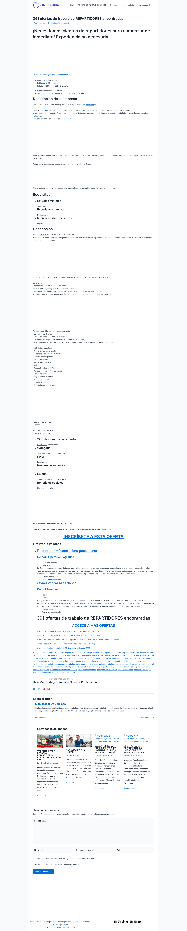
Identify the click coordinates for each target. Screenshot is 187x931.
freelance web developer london (63, 670)
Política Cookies (57, 922)
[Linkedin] (49, 688)
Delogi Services (47, 589)
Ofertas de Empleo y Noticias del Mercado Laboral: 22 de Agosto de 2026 (68, 631)
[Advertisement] (93, 57)
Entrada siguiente (145, 717)
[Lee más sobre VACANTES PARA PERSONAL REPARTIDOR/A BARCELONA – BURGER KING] (50, 741)
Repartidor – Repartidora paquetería (67, 551)
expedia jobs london (67, 672)
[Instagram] (119, 921)
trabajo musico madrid (77, 664)
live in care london (125, 670)
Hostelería (41, 445)
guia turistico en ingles (96, 664)
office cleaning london (87, 670)
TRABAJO (43, 235)
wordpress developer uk (107, 670)
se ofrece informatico (47, 658)
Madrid (47, 80)
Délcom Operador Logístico (55, 557)
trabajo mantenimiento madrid (109, 661)
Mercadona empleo (63, 652)
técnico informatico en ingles (99, 658)
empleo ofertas (104, 655)
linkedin (72, 661)
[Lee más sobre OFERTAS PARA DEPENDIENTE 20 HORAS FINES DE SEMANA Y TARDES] (137, 739)
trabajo (36, 116)
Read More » (42, 796)
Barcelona (40, 763)
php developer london (48, 672)
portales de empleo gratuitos (124, 652)
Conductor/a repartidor (56, 583)
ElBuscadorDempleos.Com (64, 927)
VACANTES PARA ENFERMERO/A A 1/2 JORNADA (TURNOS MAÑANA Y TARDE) (105, 749)
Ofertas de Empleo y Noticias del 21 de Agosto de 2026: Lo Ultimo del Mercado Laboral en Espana (78, 640)
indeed (78, 661)
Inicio (32, 922)
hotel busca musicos (58, 664)
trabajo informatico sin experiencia (71, 658)
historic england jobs (65, 667)
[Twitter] (39, 688)
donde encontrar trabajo (82, 652)
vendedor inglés (47, 652)
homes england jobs (47, 667)
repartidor (90, 105)
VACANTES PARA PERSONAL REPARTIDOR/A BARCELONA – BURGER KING (49, 755)
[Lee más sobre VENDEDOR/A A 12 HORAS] (79, 740)
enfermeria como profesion (123, 658)
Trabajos (36, 652)
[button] (118, 5)
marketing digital (89, 661)
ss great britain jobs (108, 667)
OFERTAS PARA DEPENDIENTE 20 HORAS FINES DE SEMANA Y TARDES (134, 749)
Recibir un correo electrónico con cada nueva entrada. (57, 864)
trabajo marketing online (58, 661)
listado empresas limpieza (86, 655)
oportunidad (65, 119)
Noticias (55, 763)
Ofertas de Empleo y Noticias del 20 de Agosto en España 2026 (63, 648)
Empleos (48, 763)
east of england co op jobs (129, 667)
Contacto (65, 924)
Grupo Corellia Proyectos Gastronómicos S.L (51, 75)
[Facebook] (34, 688)
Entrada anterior (41, 717)
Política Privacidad (73, 922)
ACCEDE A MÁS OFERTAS (93, 625)
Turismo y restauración (46, 453)
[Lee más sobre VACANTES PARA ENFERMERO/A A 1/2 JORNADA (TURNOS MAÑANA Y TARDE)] (108, 739)
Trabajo (37, 379)
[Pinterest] (44, 688)
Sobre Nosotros (42, 922)
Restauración (63, 453)
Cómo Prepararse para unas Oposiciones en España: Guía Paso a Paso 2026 (68, 635)
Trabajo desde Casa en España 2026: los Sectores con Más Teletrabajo (66, 644)
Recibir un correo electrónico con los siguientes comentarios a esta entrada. (66, 858)
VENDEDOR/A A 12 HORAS (75, 751)
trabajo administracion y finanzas (125, 655)
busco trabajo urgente (102, 652)
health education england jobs (87, 667)
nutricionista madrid (131, 661)
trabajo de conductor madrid (119, 664)
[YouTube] (139, 921)
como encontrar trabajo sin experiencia (59, 655)
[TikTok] (123, 921)
